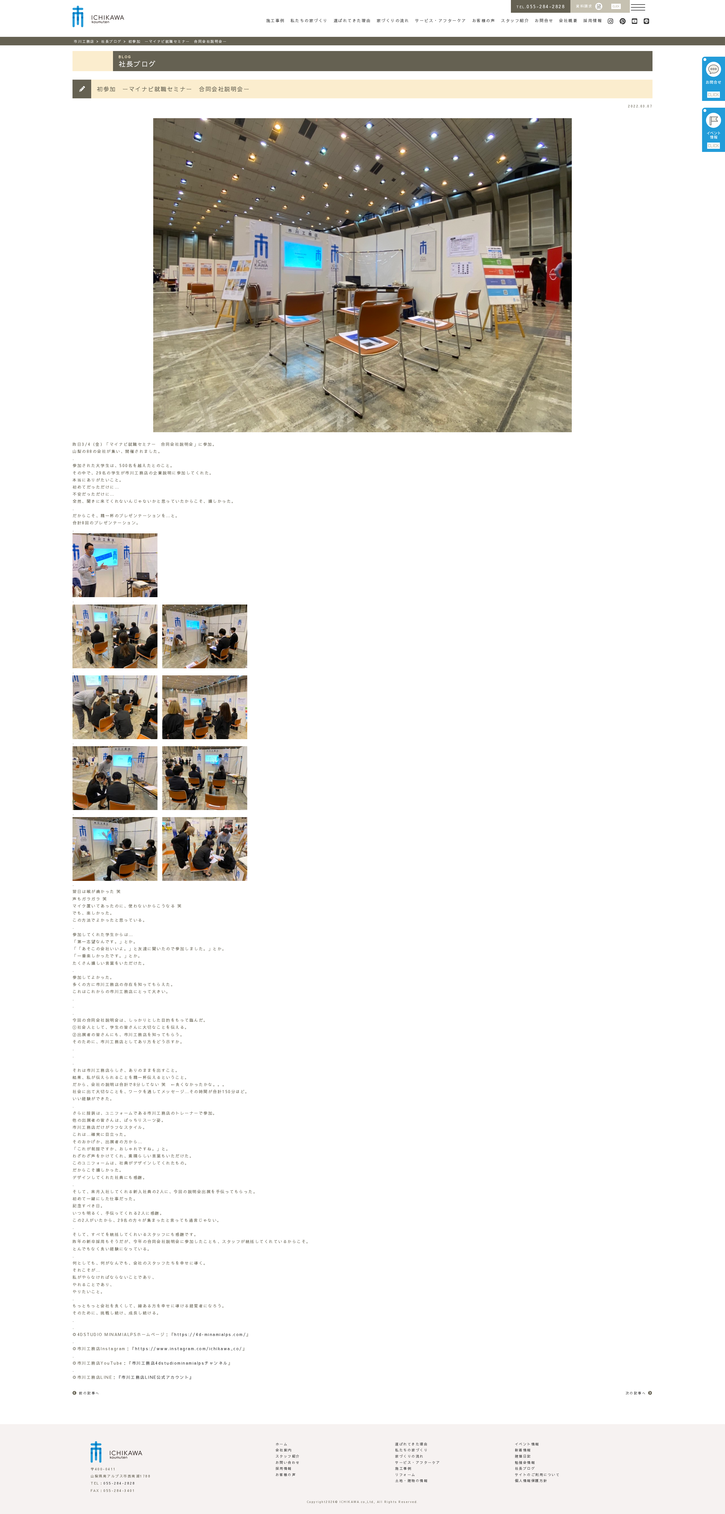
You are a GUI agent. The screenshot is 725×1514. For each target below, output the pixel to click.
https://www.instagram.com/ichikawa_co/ (188, 1348)
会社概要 (568, 20)
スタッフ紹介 (515, 20)
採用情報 (592, 20)
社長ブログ (525, 1468)
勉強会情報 (525, 1462)
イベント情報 (527, 1444)
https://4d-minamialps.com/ (210, 1334)
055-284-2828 (119, 1483)
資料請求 (584, 6)
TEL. (540, 6)
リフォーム (405, 1474)
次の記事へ (636, 1393)
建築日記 (523, 1456)
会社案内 (284, 1450)
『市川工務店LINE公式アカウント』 (155, 1377)
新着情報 (523, 1450)
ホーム (282, 1444)
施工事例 (275, 20)
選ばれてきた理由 (352, 20)
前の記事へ (89, 1393)
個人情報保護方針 (531, 1480)
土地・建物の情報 (411, 1480)
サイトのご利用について (537, 1474)
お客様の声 (484, 20)
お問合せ (544, 20)
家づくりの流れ (393, 20)
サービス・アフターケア (440, 20)
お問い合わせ (288, 1462)
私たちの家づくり (309, 20)
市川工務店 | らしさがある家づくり (98, 16)
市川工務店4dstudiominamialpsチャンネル (180, 1363)
